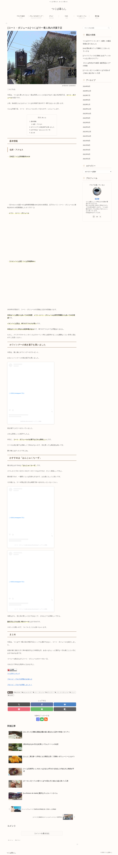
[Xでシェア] (19, 704)
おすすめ (18, 692)
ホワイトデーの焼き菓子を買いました (42, 127)
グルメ (10, 692)
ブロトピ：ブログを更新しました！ (19, 685)
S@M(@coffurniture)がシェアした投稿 (30, 421)
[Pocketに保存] (19, 709)
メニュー (73, 692)
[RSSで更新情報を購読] (46, 719)
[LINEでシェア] (42, 709)
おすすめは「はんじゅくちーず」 (41, 130)
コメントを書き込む (42, 833)
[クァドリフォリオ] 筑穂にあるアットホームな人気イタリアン (97, 57)
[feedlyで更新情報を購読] (42, 719)
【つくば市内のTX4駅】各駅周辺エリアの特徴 (97, 64)
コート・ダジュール (39, 692)
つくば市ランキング (13, 673)
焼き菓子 (11, 695)
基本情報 (33, 121)
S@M (97, 199)
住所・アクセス (37, 124)
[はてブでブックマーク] (65, 704)
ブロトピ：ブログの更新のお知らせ (19, 679)
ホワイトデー (50, 692)
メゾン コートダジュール (62, 692)
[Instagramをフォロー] (38, 719)
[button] (65, 709)
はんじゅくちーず (27, 692)
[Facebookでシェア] (42, 704)
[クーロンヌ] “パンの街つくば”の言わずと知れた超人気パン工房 (96, 71)
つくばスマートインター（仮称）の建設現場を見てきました (97, 42)
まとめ (33, 132)
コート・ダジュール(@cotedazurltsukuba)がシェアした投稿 (30, 545)
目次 (39, 117)
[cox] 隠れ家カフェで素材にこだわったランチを (96, 49)
